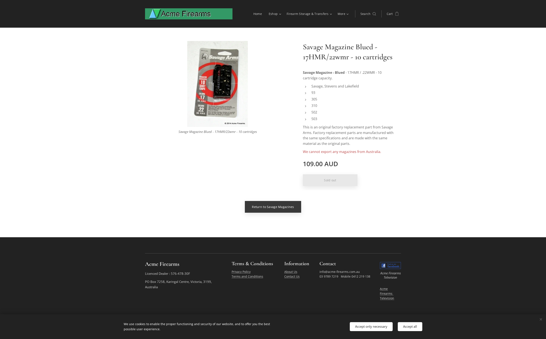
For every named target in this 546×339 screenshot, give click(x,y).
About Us (290, 272)
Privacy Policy (241, 272)
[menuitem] (258, 14)
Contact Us (292, 276)
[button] (368, 14)
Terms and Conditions (247, 276)
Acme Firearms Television (387, 293)
